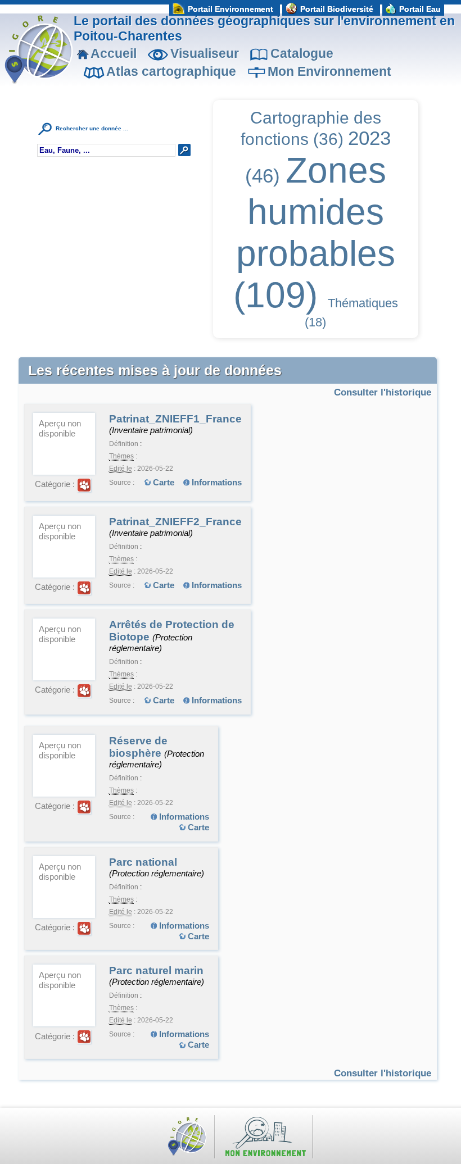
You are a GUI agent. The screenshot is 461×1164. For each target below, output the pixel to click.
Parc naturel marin (156, 970)
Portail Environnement (230, 8)
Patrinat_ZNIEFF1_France (175, 419)
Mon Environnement (329, 71)
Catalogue (301, 53)
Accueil (114, 53)
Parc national (143, 862)
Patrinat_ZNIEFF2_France (175, 522)
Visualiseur (204, 53)
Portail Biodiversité (336, 8)
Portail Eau (420, 8)
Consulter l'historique (382, 392)
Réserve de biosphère (138, 747)
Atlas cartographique (171, 71)
